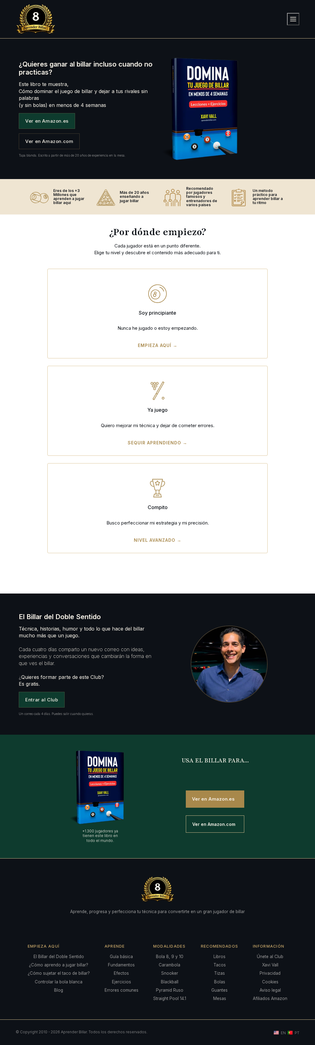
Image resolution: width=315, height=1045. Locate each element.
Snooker (169, 973)
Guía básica (121, 956)
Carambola (169, 964)
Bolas (219, 981)
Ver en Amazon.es (47, 121)
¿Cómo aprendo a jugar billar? (58, 964)
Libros (219, 956)
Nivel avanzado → (157, 540)
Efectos (121, 973)
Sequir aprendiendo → (157, 442)
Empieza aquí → (157, 345)
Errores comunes (121, 990)
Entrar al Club (41, 700)
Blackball (169, 981)
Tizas (219, 973)
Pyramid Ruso (169, 990)
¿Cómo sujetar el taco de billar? (59, 973)
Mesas (219, 998)
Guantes (219, 990)
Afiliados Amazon (270, 998)
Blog (58, 990)
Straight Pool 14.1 (169, 998)
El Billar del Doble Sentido (59, 956)
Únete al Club (270, 956)
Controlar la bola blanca (58, 981)
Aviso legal (270, 990)
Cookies (270, 981)
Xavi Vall (270, 964)
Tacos (219, 964)
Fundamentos (121, 964)
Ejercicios (121, 981)
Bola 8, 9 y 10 (169, 956)
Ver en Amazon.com (49, 141)
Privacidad (270, 973)
